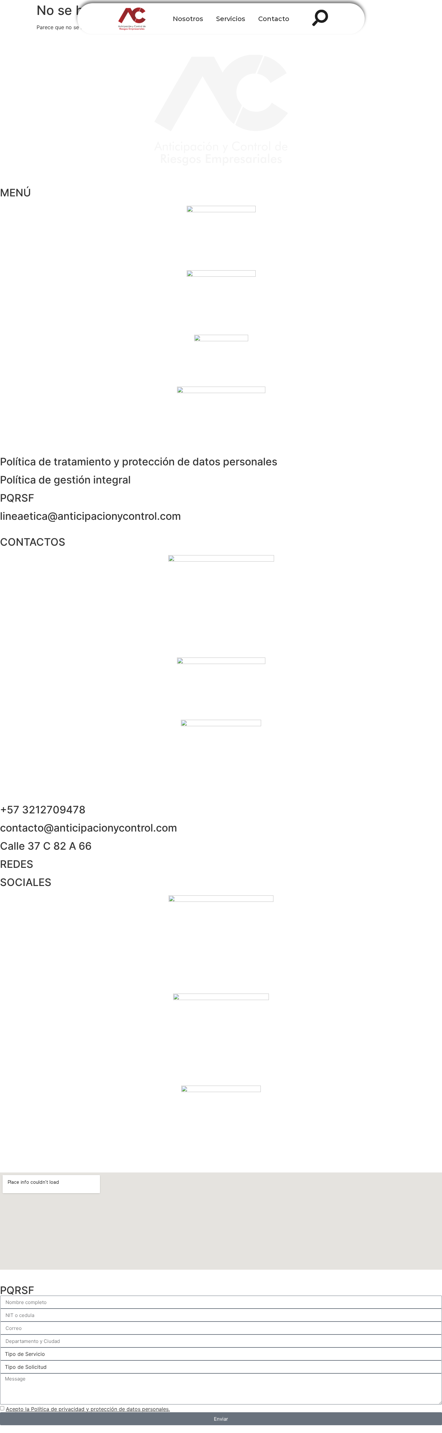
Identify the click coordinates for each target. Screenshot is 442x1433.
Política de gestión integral (65, 479)
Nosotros (188, 19)
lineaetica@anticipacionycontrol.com (90, 516)
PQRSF (17, 498)
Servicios (230, 19)
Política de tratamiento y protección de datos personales (138, 461)
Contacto (273, 19)
